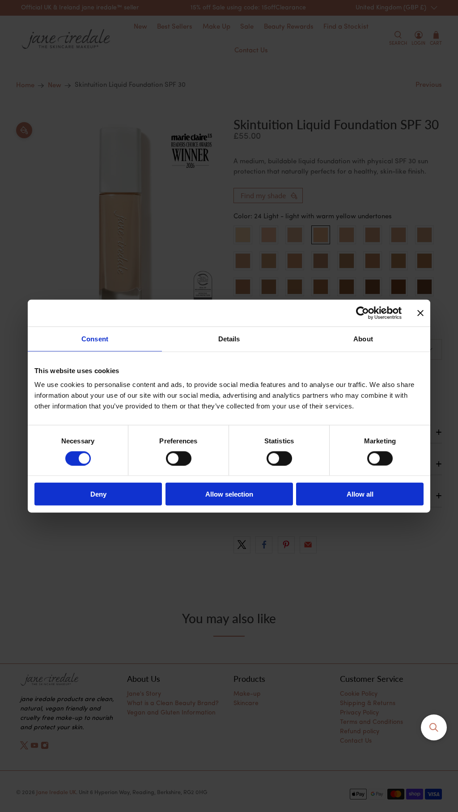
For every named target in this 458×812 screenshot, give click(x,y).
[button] (434, 727)
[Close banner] (420, 313)
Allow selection (229, 494)
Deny (98, 494)
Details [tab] (229, 338)
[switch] (178, 458)
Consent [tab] (94, 338)
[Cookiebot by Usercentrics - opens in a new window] (362, 312)
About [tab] (363, 338)
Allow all (360, 494)
